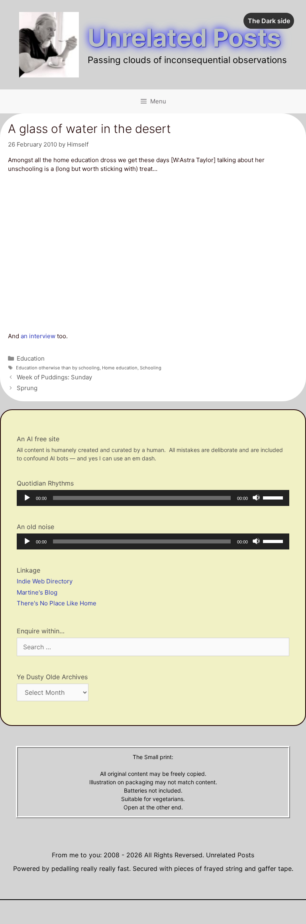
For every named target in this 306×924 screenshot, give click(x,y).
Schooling (150, 368)
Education (31, 358)
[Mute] (256, 497)
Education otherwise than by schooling (58, 368)
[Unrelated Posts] (49, 44)
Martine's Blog (37, 592)
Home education (119, 368)
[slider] (274, 497)
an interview (38, 336)
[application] (153, 498)
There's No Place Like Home (56, 603)
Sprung (27, 388)
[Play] (26, 497)
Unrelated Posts (184, 38)
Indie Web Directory (45, 581)
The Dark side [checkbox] (269, 21)
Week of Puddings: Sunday (54, 377)
